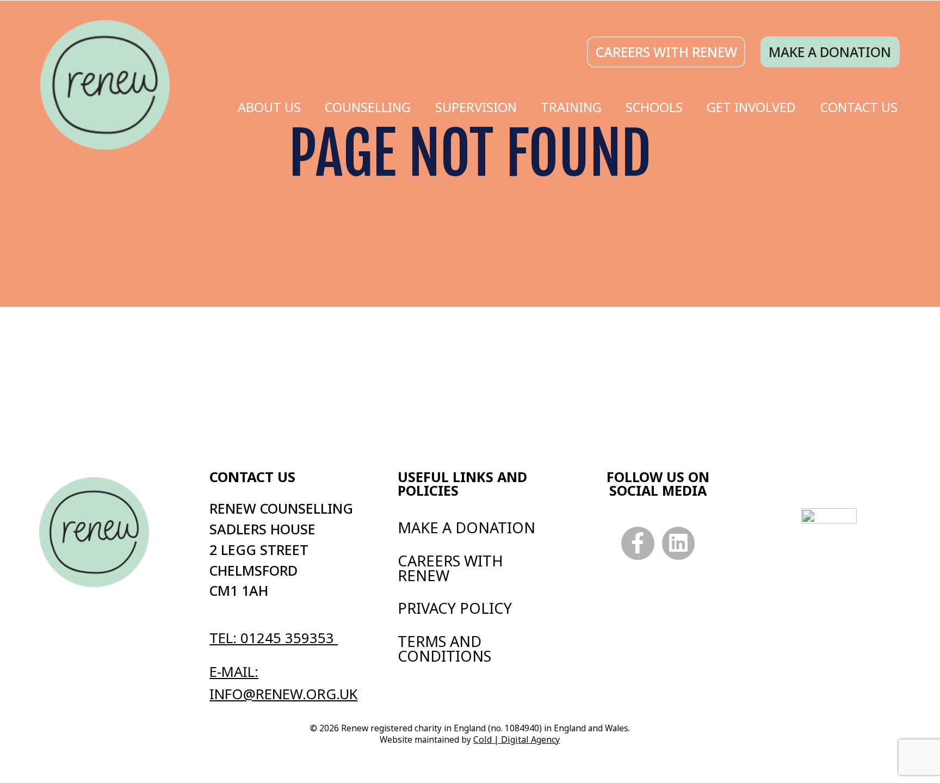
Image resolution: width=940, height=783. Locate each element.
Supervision (476, 107)
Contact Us (859, 107)
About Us (269, 107)
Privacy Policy (455, 608)
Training (571, 107)
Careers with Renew (450, 568)
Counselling (368, 107)
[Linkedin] (678, 543)
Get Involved (751, 107)
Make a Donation (466, 527)
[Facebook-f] (637, 543)
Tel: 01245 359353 (273, 638)
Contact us (252, 476)
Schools (654, 107)
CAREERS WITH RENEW (666, 52)
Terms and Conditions (444, 648)
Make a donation (830, 52)
